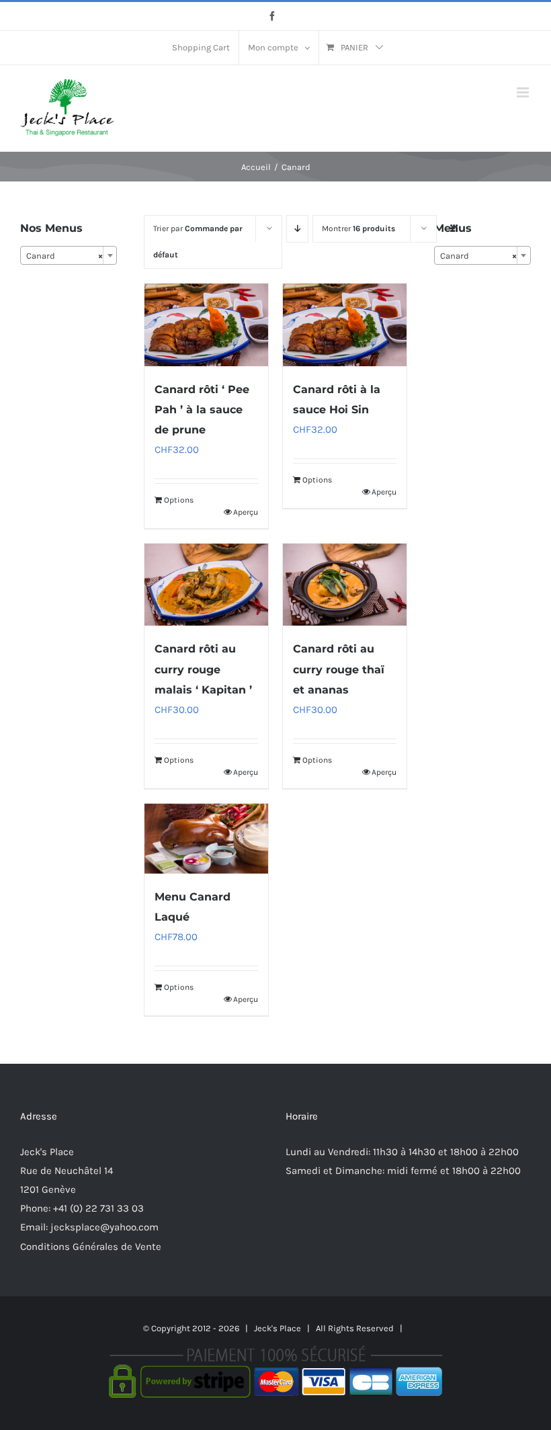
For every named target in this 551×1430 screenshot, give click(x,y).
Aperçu (245, 512)
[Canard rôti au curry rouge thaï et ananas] (345, 585)
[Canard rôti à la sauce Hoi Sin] (345, 325)
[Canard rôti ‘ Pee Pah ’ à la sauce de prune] (206, 325)
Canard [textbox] (64, 256)
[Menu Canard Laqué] (206, 839)
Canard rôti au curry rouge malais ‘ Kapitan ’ (203, 669)
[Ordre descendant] (297, 229)
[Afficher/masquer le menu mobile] (524, 92)
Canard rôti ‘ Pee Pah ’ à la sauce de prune (202, 409)
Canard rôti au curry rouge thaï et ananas (338, 669)
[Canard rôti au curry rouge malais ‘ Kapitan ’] (206, 585)
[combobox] (68, 255)
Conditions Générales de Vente (90, 1246)
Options (179, 500)
